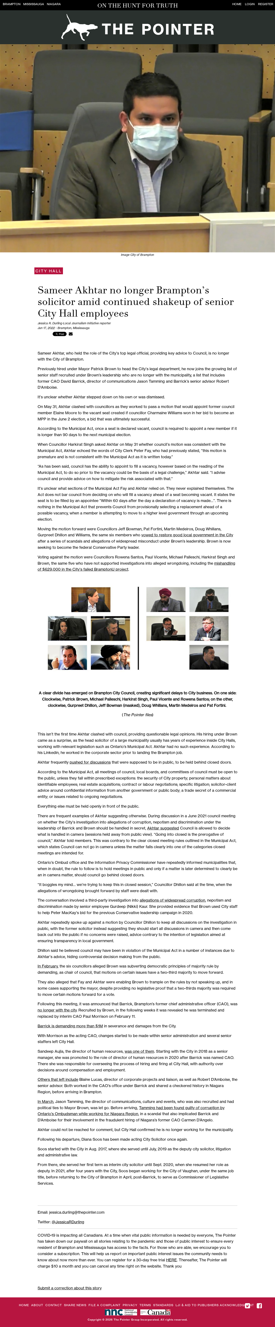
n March (46, 1101)
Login (250, 4)
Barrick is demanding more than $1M (70, 1026)
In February (48, 966)
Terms (145, 1305)
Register (265, 4)
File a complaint (105, 1305)
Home (236, 4)
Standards (163, 1305)
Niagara (54, 4)
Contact (53, 1305)
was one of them (139, 1051)
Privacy (130, 1305)
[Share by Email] (71, 333)
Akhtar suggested (163, 828)
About (37, 1305)
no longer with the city (57, 1010)
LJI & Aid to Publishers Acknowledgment (215, 1305)
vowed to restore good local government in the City (187, 534)
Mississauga (33, 4)
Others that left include (58, 1079)
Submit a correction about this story (70, 1288)
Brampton (11, 4)
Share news (75, 1305)
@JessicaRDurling (68, 1221)
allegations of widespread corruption (172, 900)
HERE (171, 1259)
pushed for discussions (90, 762)
